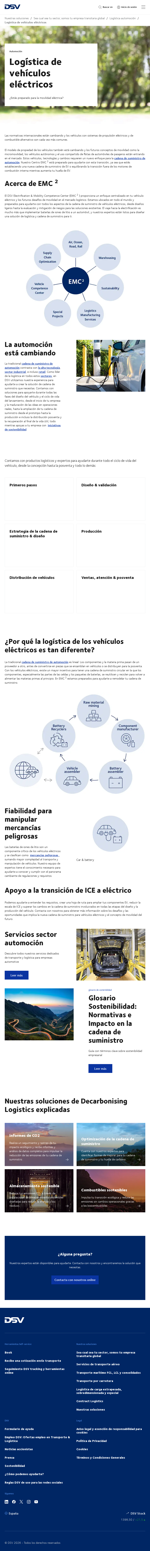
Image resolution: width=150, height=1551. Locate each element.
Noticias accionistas (19, 1449)
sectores (46, 376)
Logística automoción (123, 18)
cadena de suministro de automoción (29, 365)
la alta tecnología (49, 367)
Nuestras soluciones (17, 18)
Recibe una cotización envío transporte (33, 1360)
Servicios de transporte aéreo (98, 1364)
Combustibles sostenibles (104, 1190)
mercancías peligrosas (44, 855)
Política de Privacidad (91, 1440)
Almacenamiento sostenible (34, 1186)
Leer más (19, 975)
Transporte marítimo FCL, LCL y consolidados (108, 1372)
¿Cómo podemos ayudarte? (24, 1474)
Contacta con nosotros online (75, 1279)
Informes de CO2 (24, 1135)
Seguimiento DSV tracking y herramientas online (34, 1370)
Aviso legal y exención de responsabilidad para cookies (109, 1430)
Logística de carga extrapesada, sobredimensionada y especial (99, 1391)
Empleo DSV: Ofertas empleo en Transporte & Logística (37, 1439)
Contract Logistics (89, 1401)
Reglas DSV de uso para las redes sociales (34, 1482)
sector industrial (15, 371)
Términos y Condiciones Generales (100, 1457)
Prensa (9, 1457)
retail (42, 371)
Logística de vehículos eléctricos (25, 22)
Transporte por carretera (94, 1380)
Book (8, 1352)
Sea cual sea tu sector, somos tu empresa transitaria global (69, 18)
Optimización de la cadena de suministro (107, 1141)
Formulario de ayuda (19, 1428)
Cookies (82, 1449)
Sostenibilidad (15, 1465)
